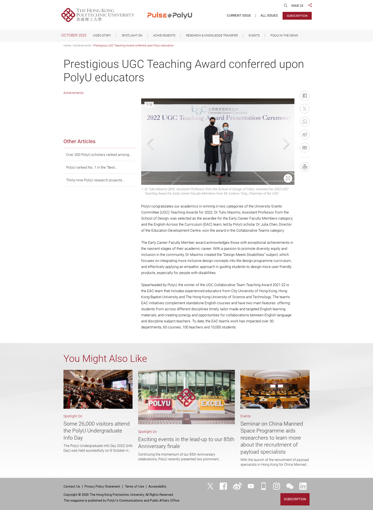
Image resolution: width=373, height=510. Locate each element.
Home (67, 45)
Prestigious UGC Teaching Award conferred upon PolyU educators (133, 45)
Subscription (297, 15)
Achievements (82, 45)
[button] (150, 144)
